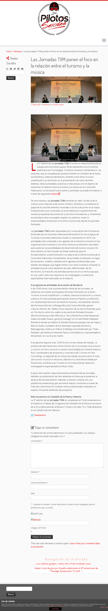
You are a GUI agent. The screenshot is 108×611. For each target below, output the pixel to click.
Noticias (18, 51)
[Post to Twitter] (32, 415)
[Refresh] (36, 519)
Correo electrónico (39, 482)
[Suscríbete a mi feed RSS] (8, 69)
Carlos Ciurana (58, 104)
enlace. (54, 193)
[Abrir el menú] (104, 40)
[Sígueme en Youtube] (23, 69)
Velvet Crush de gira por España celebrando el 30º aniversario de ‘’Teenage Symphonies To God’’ (66, 570)
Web (33, 493)
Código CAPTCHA (38, 528)
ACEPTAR (55, 609)
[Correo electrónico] (12, 69)
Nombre (35, 472)
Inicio (9, 51)
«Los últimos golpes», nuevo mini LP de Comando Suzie (62, 563)
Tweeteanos (40, 415)
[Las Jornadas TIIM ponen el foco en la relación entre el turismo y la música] (66, 89)
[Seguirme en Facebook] (19, 69)
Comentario (37, 441)
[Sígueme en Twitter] (16, 69)
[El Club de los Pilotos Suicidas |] (54, 18)
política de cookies (56, 606)
